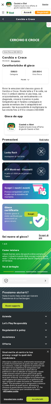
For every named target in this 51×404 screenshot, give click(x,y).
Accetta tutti (37, 399)
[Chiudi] (48, 352)
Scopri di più (44, 236)
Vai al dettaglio (10, 266)
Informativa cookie (10, 391)
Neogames (15, 61)
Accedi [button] (27, 12)
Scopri (31, 214)
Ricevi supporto (12, 306)
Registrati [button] (42, 12)
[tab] (8, 271)
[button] (25, 316)
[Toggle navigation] (3, 12)
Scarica (45, 4)
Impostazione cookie (13, 399)
